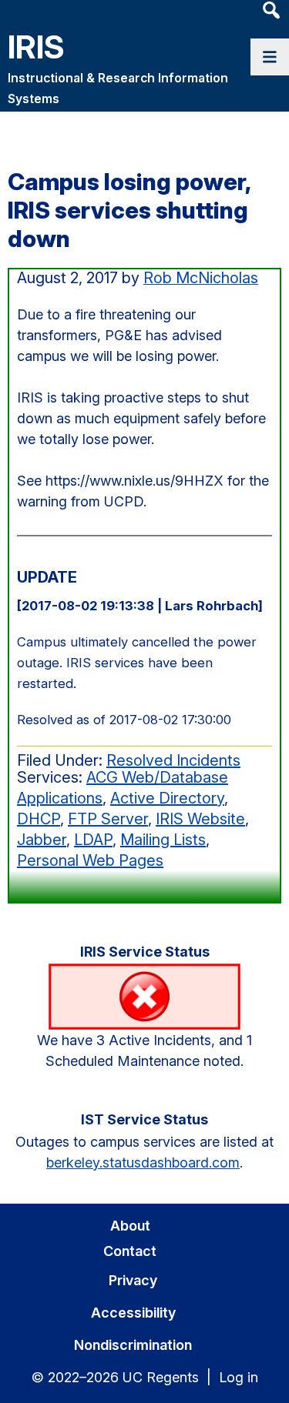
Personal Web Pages (90, 860)
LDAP (93, 839)
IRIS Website (200, 819)
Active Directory (167, 798)
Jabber (41, 839)
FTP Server (108, 819)
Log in (238, 1377)
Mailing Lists (163, 839)
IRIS (36, 46)
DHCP (38, 819)
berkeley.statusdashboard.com (143, 1162)
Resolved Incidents (173, 760)
